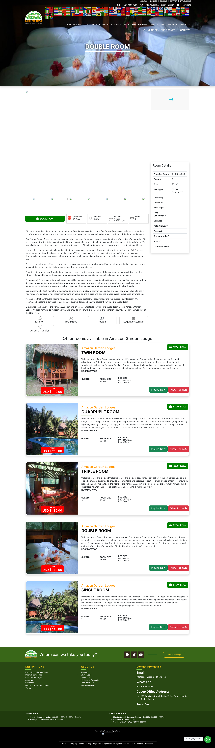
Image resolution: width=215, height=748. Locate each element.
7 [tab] (68, 213)
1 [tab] (45, 213)
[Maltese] (166, 11)
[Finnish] (153, 8)
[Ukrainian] (161, 14)
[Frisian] (161, 8)
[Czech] (123, 8)
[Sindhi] (102, 14)
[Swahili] (132, 14)
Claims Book (86, 675)
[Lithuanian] (140, 11)
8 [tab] (72, 213)
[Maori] (170, 11)
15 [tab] (98, 213)
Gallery (28, 688)
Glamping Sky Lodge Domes (37, 685)
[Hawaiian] (51, 11)
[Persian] (56, 14)
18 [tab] (109, 213)
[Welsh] (178, 14)
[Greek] (178, 8)
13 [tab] (90, 213)
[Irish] (85, 11)
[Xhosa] (183, 14)
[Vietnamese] (174, 14)
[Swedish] (136, 14)
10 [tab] (79, 213)
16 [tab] (101, 213)
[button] (174, 655)
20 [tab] (116, 213)
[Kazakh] (106, 11)
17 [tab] (105, 213)
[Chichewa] (102, 8)
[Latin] (132, 11)
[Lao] (128, 11)
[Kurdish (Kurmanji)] (119, 11)
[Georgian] (170, 8)
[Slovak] (111, 14)
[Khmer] (111, 11)
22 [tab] (124, 213)
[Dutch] (132, 8)
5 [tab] (60, 213)
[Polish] (60, 14)
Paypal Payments (88, 685)
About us (29, 680)
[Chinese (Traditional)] (111, 8)
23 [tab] (128, 213)
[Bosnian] (85, 8)
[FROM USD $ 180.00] (52, 488)
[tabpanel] (95, 204)
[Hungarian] (68, 11)
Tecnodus (149, 744)
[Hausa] (47, 11)
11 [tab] (83, 213)
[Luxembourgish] (144, 11)
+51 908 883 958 (144, 686)
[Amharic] (56, 8)
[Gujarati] (183, 8)
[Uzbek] (170, 14)
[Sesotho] (94, 14)
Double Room (96, 530)
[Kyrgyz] (123, 11)
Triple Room (94, 471)
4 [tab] (57, 213)
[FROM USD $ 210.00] (52, 429)
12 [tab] (86, 213)
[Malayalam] (161, 11)
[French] (157, 8)
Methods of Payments (90, 680)
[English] (136, 8)
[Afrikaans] (47, 8)
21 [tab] (120, 213)
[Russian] (77, 14)
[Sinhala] (106, 14)
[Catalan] (94, 8)
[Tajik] (140, 14)
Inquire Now (158, 389)
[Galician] (166, 8)
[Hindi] (60, 11)
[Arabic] (60, 8)
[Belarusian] (77, 8)
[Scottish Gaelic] (85, 14)
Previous (24, 204)
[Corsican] (115, 8)
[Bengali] (81, 8)
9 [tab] (75, 213)
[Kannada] (102, 11)
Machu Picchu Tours (33, 675)
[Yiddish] (187, 14)
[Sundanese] (128, 14)
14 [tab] (94, 213)
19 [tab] (113, 213)
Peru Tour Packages (33, 677)
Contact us (29, 683)
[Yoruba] (47, 17)
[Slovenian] (115, 14)
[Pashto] (51, 14)
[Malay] (157, 11)
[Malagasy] (153, 11)
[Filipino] (149, 8)
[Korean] (115, 11)
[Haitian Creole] (187, 8)
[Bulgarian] (89, 8)
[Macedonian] (149, 11)
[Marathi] (174, 11)
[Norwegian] (47, 14)
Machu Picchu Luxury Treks (36, 672)
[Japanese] (94, 11)
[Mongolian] (178, 11)
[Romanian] (73, 14)
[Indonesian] (81, 11)
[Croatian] (119, 8)
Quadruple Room (100, 411)
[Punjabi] (68, 14)
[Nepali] (187, 11)
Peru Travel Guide (88, 683)
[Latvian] (136, 11)
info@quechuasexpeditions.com (151, 677)
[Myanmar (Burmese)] (183, 11)
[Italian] (89, 11)
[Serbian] (89, 14)
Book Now (46, 218)
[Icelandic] (73, 11)
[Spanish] (123, 14)
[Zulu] (51, 17)
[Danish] (128, 8)
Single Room (95, 590)
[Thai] (153, 14)
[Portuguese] (64, 14)
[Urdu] (166, 14)
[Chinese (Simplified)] (106, 8)
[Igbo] (77, 11)
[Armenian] (64, 8)
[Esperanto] (140, 8)
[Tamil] (144, 14)
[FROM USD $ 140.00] (52, 369)
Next (149, 204)
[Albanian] (51, 8)
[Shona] (98, 14)
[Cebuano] (98, 8)
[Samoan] (81, 14)
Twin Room (93, 352)
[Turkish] (157, 14)
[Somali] (119, 14)
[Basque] (73, 8)
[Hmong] (64, 11)
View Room (177, 389)
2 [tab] (49, 213)
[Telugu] (149, 14)
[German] (174, 8)
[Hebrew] (56, 11)
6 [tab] (64, 213)
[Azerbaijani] (68, 8)
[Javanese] (98, 11)
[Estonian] (144, 8)
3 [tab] (53, 213)
